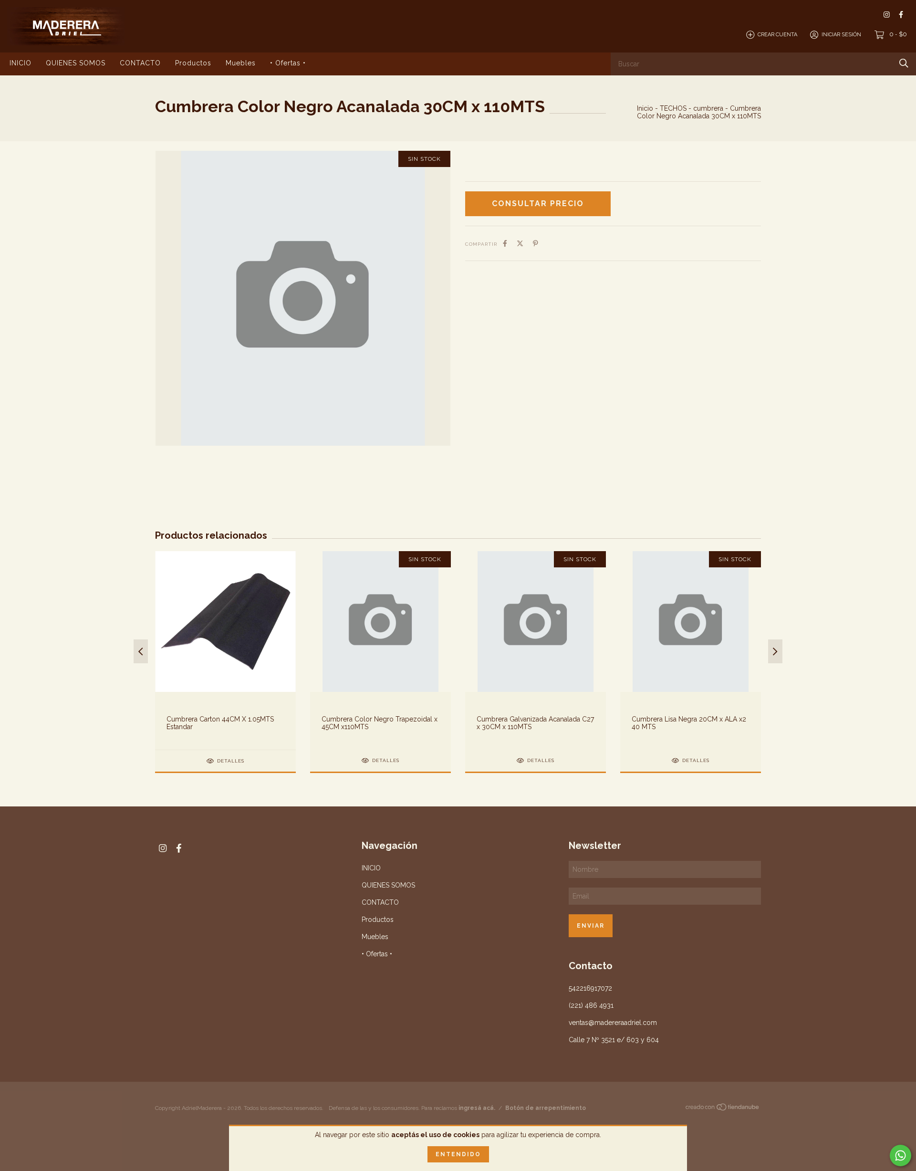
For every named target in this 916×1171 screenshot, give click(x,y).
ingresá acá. (476, 1108)
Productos (193, 63)
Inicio (645, 108)
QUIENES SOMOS (75, 63)
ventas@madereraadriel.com (613, 1022)
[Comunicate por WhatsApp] (900, 1155)
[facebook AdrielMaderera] (901, 14)
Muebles (241, 63)
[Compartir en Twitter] (520, 243)
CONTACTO (140, 63)
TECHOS (673, 108)
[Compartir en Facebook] (505, 243)
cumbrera (708, 108)
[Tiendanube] (723, 1109)
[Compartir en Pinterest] (535, 243)
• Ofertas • (288, 63)
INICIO (20, 63)
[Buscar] (903, 63)
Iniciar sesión (841, 34)
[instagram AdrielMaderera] (887, 14)
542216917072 (590, 988)
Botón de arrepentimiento (545, 1108)
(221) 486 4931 (591, 1005)
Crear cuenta (777, 34)
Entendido (458, 1154)
